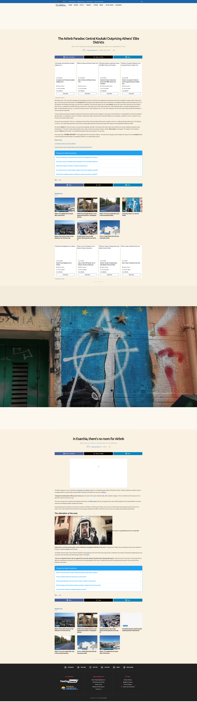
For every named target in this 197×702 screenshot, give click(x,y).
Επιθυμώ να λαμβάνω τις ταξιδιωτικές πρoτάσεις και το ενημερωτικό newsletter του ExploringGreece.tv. (98, 355)
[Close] (116, 336)
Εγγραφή (87, 361)
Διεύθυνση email (88, 345)
